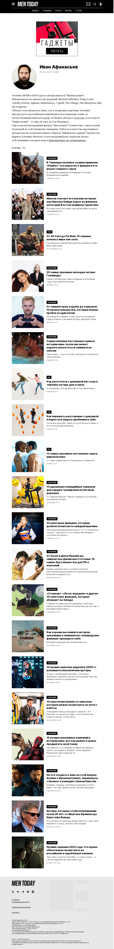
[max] (33, 892)
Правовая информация (21, 907)
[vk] (18, 892)
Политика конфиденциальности (20, 901)
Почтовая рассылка (88, 4)
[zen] (28, 892)
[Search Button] (94, 4)
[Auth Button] (100, 4)
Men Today (28, 4)
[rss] (13, 892)
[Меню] (13, 4)
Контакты (15, 912)
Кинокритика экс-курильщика (67, 140)
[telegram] (23, 892)
